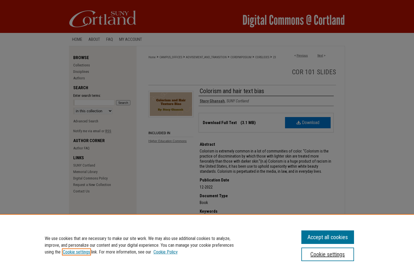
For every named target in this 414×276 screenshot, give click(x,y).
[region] (207, 245)
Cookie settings (76, 252)
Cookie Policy (165, 252)
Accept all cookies (328, 237)
